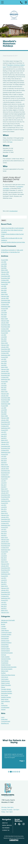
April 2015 (3, 535)
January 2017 (5, 493)
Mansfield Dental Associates (8, 667)
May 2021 (4, 387)
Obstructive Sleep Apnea (8, 675)
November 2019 (5, 424)
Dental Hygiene (5, 648)
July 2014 (3, 553)
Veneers (3, 709)
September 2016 (5, 501)
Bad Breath (4, 622)
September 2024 (5, 306)
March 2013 (4, 586)
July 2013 (3, 578)
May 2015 (4, 533)
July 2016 (3, 505)
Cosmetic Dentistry (6, 634)
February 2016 (5, 515)
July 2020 (3, 408)
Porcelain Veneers (6, 689)
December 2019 (5, 422)
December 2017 (5, 470)
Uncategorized (13, 211)
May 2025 (4, 290)
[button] (9, 772)
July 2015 (3, 529)
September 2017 (5, 476)
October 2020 (5, 401)
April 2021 (3, 389)
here (11, 142)
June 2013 (4, 580)
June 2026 (4, 264)
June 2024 (4, 312)
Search (4, 220)
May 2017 (4, 485)
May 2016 (4, 509)
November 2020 (5, 399)
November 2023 (5, 326)
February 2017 (5, 491)
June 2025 (4, 288)
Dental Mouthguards (7, 652)
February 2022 (5, 369)
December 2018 (5, 446)
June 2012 (4, 604)
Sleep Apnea (4, 699)
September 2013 (5, 574)
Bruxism (3, 624)
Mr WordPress (4, 252)
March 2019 (4, 440)
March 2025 (4, 294)
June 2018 (4, 458)
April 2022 (3, 365)
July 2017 (3, 480)
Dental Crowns (5, 640)
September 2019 (5, 428)
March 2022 (4, 367)
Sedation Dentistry (6, 697)
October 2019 (5, 426)
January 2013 (5, 590)
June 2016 (4, 507)
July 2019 (3, 432)
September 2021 (5, 379)
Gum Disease (4, 661)
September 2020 (5, 403)
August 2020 (4, 405)
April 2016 (3, 511)
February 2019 (5, 442)
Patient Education (6, 685)
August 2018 (4, 454)
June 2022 (4, 361)
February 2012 (5, 612)
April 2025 (3, 292)
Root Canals (4, 695)
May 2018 (4, 460)
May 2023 (4, 339)
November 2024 (5, 302)
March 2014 (4, 562)
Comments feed (5, 721)
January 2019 (5, 444)
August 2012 (4, 600)
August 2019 (4, 430)
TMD (2, 703)
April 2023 (3, 341)
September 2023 (5, 331)
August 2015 (4, 527)
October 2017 (5, 474)
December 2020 (5, 397)
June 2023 (4, 337)
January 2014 (5, 566)
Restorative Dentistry (6, 693)
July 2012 (3, 602)
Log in (2, 717)
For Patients (5, 828)
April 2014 (3, 560)
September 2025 (5, 282)
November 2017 (5, 472)
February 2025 (5, 296)
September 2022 (5, 355)
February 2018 (5, 466)
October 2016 (5, 499)
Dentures (3, 655)
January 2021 (5, 395)
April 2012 (3, 608)
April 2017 (3, 487)
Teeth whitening (5, 701)
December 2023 (5, 324)
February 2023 (5, 345)
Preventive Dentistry (6, 691)
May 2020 (4, 412)
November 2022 (5, 351)
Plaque (3, 687)
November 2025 (5, 278)
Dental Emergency (6, 642)
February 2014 (5, 564)
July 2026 (3, 262)
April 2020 (3, 414)
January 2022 (5, 371)
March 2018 (4, 464)
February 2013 (5, 588)
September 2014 (5, 549)
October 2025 (5, 280)
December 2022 (5, 349)
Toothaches (4, 705)
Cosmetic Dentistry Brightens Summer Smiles (13, 242)
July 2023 (3, 335)
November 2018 (5, 448)
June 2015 (4, 531)
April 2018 (3, 462)
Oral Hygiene (4, 679)
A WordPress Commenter (8, 250)
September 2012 (5, 598)
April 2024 (3, 316)
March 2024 (4, 318)
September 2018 (5, 452)
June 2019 (4, 434)
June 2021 (4, 385)
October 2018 (5, 450)
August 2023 (4, 333)
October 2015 (5, 523)
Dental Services (7, 825)
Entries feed (4, 719)
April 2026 (3, 268)
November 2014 (5, 545)
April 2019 (3, 438)
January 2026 (5, 274)
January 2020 (5, 420)
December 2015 (5, 519)
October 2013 (5, 572)
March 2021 (4, 391)
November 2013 (5, 570)
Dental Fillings (4, 644)
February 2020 (5, 418)
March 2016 (4, 513)
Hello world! (20, 250)
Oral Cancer (4, 677)
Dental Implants (5, 650)
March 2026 (4, 270)
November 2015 (5, 521)
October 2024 (5, 304)
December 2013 (5, 568)
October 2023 (5, 329)
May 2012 (4, 606)
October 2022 (5, 353)
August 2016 (4, 503)
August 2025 (4, 284)
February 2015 (5, 539)
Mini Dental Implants (6, 669)
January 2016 (5, 517)
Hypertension (4, 663)
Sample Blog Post (15, 252)
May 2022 (4, 363)
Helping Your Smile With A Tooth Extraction (12, 228)
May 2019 (4, 436)
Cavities (3, 626)
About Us (4, 823)
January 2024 (5, 322)
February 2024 (5, 320)
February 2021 (5, 393)
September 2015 (5, 525)
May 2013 (4, 582)
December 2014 (5, 543)
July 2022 (3, 359)
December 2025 (5, 276)
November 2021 (5, 375)
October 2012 (5, 596)
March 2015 (4, 537)
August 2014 (4, 551)
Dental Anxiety (5, 636)
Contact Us (5, 830)
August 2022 (4, 357)
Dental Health (5, 646)
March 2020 (4, 416)
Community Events (6, 632)
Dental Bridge (5, 638)
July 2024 (3, 310)
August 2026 (4, 260)
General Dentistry (6, 659)
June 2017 (4, 482)
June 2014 (4, 555)
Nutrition (3, 673)
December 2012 (5, 592)
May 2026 (4, 266)
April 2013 (3, 584)
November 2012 (5, 594)
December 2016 (5, 495)
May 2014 (4, 557)
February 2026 (5, 272)
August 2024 (4, 308)
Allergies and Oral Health (8, 620)
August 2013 (4, 576)
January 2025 (5, 298)
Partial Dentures (5, 681)
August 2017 (4, 478)
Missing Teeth (4, 671)
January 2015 (5, 541)
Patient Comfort (5, 683)
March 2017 (4, 489)
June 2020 (4, 410)
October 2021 (5, 377)
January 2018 (5, 468)
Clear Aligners (5, 630)
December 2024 (5, 300)
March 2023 (4, 343)
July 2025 (3, 286)
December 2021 (5, 373)
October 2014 (5, 547)
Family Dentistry (5, 657)
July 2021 (3, 383)
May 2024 (4, 314)
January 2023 (5, 347)
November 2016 (5, 497)
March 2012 (4, 610)
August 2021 (4, 381)
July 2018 (3, 456)
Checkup (3, 628)
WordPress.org (5, 723)
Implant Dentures (6, 665)
